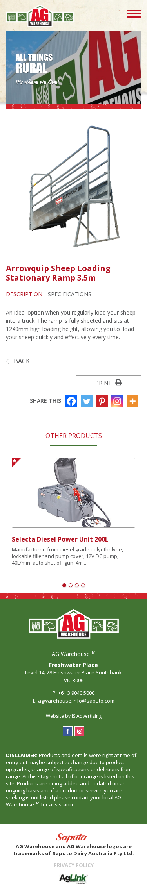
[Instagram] (118, 401)
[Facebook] (72, 401)
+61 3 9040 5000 (76, 692)
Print (104, 382)
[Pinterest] (103, 401)
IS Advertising (87, 716)
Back (21, 361)
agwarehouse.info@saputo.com (76, 700)
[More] (133, 401)
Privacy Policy (74, 865)
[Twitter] (87, 401)
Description (24, 294)
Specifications (69, 294)
